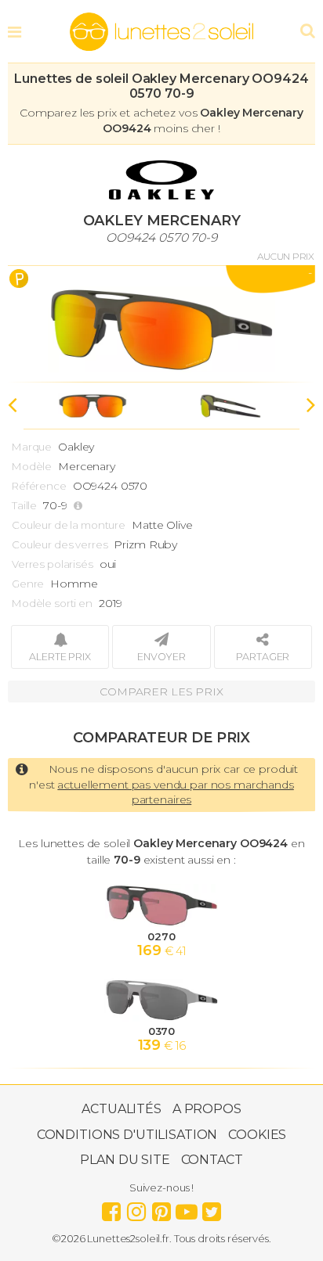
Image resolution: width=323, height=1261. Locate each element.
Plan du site (124, 1159)
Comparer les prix (161, 691)
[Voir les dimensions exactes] (80, 506)
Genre (28, 583)
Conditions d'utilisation (127, 1134)
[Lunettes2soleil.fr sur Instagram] (136, 1208)
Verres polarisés (52, 564)
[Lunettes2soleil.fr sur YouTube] (187, 1208)
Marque (32, 446)
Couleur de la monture (68, 525)
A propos (206, 1108)
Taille (24, 505)
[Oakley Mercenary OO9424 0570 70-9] (161, 324)
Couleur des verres (59, 544)
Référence (39, 486)
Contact (212, 1159)
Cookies (257, 1134)
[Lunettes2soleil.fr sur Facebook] (111, 1208)
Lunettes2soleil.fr (161, 32)
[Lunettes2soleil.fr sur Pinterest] (161, 1208)
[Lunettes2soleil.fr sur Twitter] (212, 1208)
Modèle (32, 466)
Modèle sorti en (52, 603)
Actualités (122, 1108)
